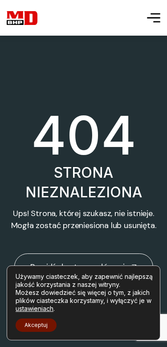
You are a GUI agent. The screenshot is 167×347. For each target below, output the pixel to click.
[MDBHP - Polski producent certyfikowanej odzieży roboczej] (22, 18)
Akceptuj (36, 325)
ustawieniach (34, 308)
